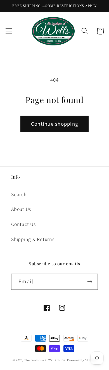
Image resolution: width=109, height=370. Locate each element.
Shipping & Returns (32, 239)
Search (19, 194)
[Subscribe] (90, 282)
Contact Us (23, 224)
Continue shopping (54, 123)
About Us (21, 209)
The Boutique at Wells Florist (45, 360)
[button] (8, 31)
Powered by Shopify (81, 360)
